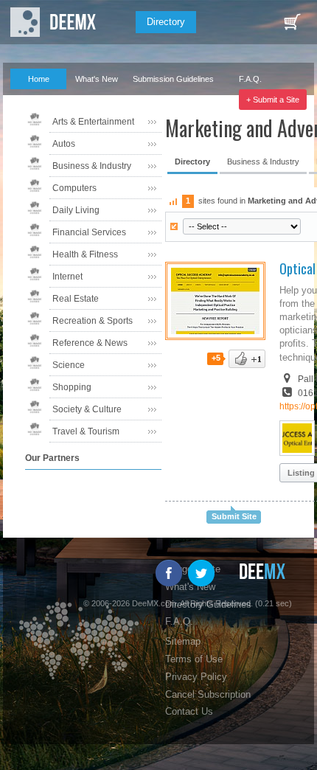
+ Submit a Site (272, 99)
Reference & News (90, 343)
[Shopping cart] (292, 22)
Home (38, 78)
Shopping (71, 387)
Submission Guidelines (173, 78)
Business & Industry (91, 166)
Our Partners (32, 99)
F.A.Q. (250, 78)
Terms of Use (194, 659)
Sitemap (183, 641)
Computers (74, 188)
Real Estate (75, 299)
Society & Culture (87, 409)
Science (68, 365)
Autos (63, 144)
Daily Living (76, 210)
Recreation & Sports (92, 321)
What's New (96, 78)
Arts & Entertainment (93, 122)
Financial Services (89, 232)
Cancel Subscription (208, 694)
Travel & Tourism (85, 431)
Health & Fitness (85, 254)
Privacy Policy (196, 676)
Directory (166, 21)
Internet (67, 276)
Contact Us (189, 711)
